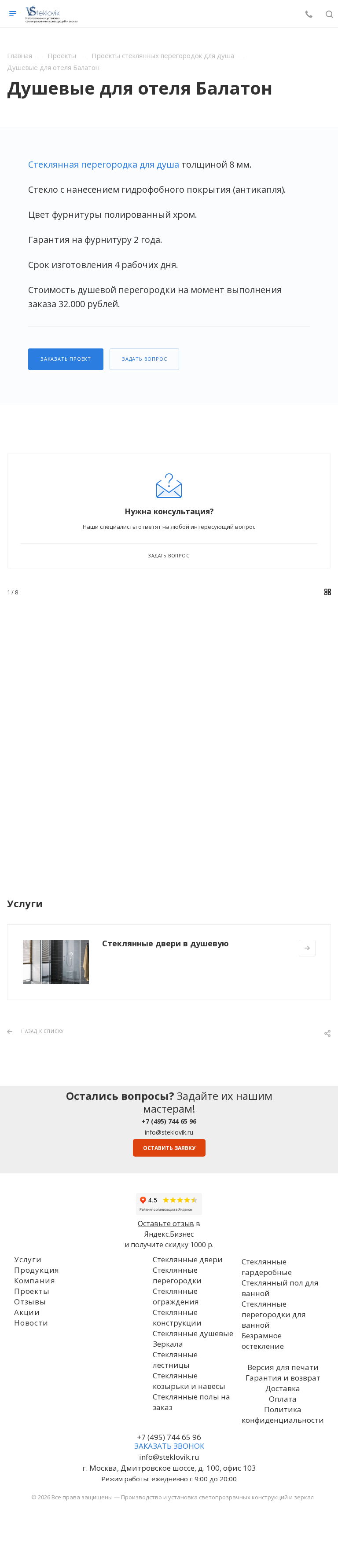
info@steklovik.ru (169, 1132)
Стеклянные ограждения (176, 1296)
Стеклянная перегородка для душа (103, 164)
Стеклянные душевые (193, 1333)
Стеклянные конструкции (177, 1317)
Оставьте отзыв (166, 1223)
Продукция (36, 1270)
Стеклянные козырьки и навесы (189, 1380)
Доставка (282, 1388)
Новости (31, 1323)
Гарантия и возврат (283, 1378)
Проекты (32, 1291)
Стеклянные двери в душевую (165, 943)
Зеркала (168, 1344)
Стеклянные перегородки (177, 1275)
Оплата (283, 1399)
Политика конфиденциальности (283, 1414)
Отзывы (30, 1302)
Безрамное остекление (263, 1340)
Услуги (28, 1259)
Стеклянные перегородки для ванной (274, 1314)
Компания (34, 1280)
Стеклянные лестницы (175, 1359)
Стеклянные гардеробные (267, 1266)
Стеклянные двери (188, 1259)
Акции (27, 1312)
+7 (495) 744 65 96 (169, 1437)
